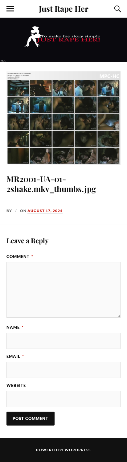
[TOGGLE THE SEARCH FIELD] (117, 9)
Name (14, 327)
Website (16, 385)
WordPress (78, 449)
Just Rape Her (63, 8)
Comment (19, 256)
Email (15, 356)
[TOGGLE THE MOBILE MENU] (10, 9)
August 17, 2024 (45, 210)
